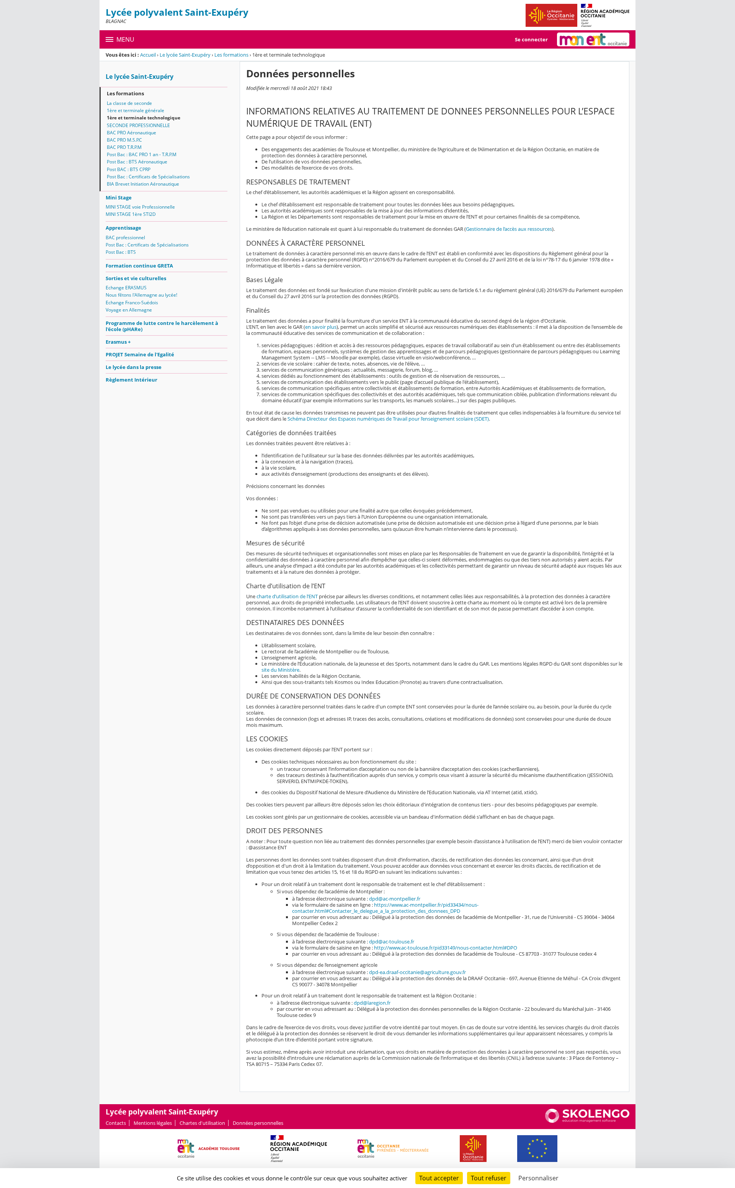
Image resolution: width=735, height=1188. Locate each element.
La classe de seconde (129, 103)
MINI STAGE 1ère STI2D (131, 214)
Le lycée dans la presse (134, 367)
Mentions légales (153, 1123)
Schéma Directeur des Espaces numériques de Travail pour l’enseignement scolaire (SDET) (388, 418)
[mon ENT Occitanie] (593, 39)
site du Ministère (280, 669)
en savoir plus (320, 326)
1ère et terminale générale (135, 110)
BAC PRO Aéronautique (131, 132)
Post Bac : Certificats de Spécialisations (148, 176)
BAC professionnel (125, 237)
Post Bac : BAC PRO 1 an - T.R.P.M (141, 154)
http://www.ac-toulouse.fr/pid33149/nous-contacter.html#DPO (445, 947)
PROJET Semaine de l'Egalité (140, 354)
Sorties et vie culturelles (136, 278)
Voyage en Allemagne (129, 310)
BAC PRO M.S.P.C (124, 140)
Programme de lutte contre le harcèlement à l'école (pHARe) (162, 326)
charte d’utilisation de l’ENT (287, 596)
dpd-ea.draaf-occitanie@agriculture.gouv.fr (417, 972)
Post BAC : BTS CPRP (128, 169)
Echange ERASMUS (126, 287)
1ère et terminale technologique (143, 117)
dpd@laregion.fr (372, 1002)
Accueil (148, 54)
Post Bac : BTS (121, 252)
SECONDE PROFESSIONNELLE (138, 125)
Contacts (116, 1123)
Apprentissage (123, 227)
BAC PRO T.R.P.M (124, 147)
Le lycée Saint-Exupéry (185, 54)
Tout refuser (488, 1178)
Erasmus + (118, 341)
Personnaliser (538, 1178)
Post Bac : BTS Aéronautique (137, 161)
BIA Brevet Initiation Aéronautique (143, 184)
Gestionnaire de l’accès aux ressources (509, 228)
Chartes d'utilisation (202, 1123)
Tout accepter (439, 1178)
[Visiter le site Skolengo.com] (587, 1121)
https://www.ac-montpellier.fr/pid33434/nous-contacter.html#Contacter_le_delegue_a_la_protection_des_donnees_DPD (385, 907)
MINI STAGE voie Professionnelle (140, 207)
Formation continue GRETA (139, 265)
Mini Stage (119, 197)
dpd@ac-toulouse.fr (391, 941)
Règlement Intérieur (131, 379)
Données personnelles (258, 1123)
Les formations (231, 54)
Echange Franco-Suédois (132, 302)
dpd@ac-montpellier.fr (394, 898)
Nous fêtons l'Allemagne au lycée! (141, 295)
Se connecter (531, 39)
